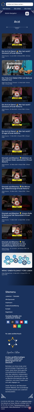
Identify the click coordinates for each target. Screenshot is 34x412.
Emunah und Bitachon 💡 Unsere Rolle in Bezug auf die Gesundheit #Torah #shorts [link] (17, 215)
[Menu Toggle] (27, 13)
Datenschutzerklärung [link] (12, 306)
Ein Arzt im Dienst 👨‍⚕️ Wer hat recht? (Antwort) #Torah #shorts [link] (16, 52)
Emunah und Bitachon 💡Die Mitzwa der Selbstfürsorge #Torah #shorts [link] (16, 188)
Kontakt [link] (7, 309)
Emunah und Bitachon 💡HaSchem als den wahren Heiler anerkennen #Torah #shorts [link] (17, 160)
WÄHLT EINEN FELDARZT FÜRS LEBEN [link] (17, 271)
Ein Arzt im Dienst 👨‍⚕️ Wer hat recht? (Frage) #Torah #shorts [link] (16, 132)
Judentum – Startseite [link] (12, 296)
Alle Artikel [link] (17, 9)
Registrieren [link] (9, 312)
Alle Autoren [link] (6, 9)
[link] (3, 4)
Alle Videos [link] (27, 9)
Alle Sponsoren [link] (10, 299)
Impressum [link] (8, 302)
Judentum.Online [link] (26, 401)
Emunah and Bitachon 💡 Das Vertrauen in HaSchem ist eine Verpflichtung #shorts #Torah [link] (14, 244)
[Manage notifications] (29, 408)
